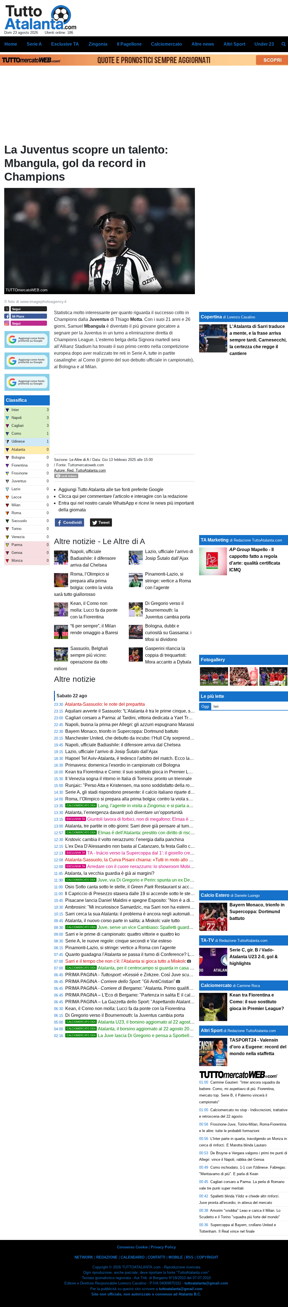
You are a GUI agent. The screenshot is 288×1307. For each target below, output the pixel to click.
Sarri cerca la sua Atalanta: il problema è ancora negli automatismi (131, 913)
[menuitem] (283, 44)
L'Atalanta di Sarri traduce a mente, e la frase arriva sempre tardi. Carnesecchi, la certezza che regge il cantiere (258, 340)
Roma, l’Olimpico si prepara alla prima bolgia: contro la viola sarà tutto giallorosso (146, 798)
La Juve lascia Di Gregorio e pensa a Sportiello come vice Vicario (147, 1035)
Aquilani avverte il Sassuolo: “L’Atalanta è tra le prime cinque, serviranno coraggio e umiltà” (155, 711)
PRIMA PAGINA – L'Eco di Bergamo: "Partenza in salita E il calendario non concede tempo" (156, 995)
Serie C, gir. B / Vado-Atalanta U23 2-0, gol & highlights (254, 956)
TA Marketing (215, 540)
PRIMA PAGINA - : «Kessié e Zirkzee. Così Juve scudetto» (133, 974)
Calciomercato (216, 985)
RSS (190, 1257)
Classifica (16, 400)
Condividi (72, 522)
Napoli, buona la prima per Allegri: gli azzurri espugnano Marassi (129, 724)
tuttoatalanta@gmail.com (206, 1283)
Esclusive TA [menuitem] (65, 44)
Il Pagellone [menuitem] (129, 44)
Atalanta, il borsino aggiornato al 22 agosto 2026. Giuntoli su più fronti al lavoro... (162, 1028)
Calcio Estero (215, 895)
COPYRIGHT (207, 1257)
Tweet (103, 522)
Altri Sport (211, 1030)
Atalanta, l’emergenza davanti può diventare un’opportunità (124, 812)
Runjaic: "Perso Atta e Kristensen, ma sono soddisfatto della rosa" (130, 785)
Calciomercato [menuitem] (166, 44)
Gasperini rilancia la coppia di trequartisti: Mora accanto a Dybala (168, 655)
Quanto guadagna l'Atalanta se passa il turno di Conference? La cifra (133, 954)
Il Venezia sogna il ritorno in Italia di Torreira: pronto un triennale (128, 778)
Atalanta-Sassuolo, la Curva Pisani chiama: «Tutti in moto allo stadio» (134, 859)
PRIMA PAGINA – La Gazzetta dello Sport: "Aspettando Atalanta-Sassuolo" (140, 1001)
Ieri (216, 706)
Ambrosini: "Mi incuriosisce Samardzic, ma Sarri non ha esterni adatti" (134, 907)
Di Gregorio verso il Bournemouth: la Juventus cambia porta (167, 610)
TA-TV (208, 940)
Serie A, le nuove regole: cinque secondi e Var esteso (118, 940)
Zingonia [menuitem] (98, 44)
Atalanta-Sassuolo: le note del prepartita (105, 704)
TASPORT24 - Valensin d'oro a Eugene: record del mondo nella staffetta (258, 1047)
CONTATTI (156, 1257)
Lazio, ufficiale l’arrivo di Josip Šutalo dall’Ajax (111, 751)
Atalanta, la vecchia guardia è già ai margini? (109, 873)
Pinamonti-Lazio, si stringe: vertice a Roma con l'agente (168, 581)
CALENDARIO (133, 1257)
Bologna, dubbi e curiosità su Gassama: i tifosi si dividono (168, 632)
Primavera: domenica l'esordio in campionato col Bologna (122, 765)
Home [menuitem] (10, 44)
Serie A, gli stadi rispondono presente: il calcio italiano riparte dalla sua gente (142, 792)
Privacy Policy (163, 1247)
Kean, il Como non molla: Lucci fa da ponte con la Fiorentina (94, 610)
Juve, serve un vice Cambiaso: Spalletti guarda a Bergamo (141, 927)
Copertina (211, 316)
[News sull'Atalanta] (40, 17)
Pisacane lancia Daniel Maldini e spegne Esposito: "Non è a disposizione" (139, 900)
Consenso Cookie (132, 1247)
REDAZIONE (107, 1257)
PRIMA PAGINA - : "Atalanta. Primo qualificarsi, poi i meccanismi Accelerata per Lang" (171, 988)
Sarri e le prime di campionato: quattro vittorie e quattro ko (122, 934)
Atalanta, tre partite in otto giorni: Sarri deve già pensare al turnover (131, 826)
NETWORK (84, 1257)
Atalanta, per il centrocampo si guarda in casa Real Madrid (140, 968)
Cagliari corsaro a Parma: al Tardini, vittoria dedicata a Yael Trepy (130, 717)
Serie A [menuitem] (34, 44)
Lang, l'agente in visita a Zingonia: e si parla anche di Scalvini (144, 805)
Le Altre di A (79, 460)
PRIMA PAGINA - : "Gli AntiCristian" (120, 981)
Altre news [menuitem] (203, 44)
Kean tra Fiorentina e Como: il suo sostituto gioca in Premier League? (134, 771)
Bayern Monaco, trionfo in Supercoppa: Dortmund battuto (121, 731)
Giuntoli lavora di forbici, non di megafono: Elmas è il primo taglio (141, 819)
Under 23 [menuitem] (264, 44)
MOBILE (175, 1257)
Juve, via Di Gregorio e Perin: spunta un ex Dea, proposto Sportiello (149, 880)
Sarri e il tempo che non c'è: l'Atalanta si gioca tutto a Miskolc (125, 961)
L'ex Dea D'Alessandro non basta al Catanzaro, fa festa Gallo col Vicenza (138, 846)
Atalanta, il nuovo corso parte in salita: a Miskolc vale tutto (122, 920)
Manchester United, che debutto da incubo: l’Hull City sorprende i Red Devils (141, 738)
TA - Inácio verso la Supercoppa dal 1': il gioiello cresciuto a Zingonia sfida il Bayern (160, 853)
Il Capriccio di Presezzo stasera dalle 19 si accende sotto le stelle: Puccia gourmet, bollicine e (171, 893)
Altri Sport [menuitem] (234, 44)
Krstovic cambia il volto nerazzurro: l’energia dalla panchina (124, 839)
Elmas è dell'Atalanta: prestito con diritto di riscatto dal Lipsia (142, 832)
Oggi (205, 706)
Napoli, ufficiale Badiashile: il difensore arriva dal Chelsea (93, 558)
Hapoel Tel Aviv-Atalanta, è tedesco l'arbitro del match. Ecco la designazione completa (151, 758)
